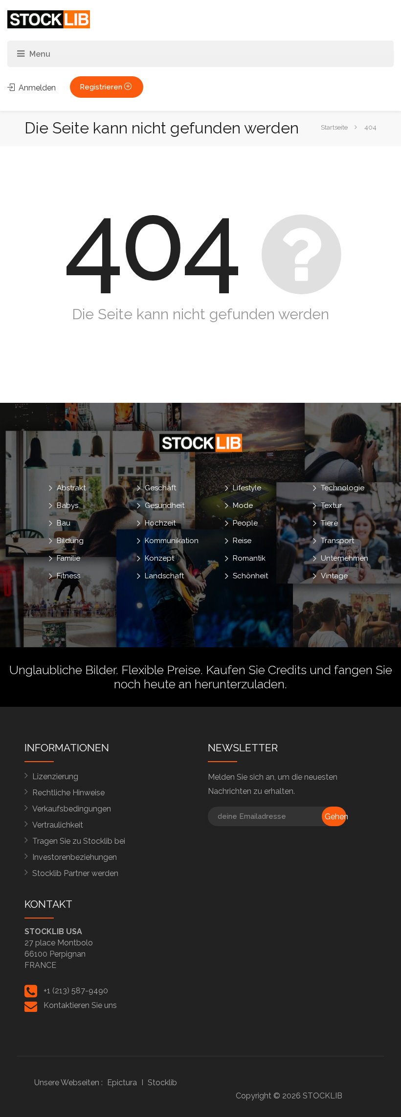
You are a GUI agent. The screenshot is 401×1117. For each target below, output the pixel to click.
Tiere (329, 523)
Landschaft (164, 575)
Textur (331, 505)
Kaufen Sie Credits (256, 669)
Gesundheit (164, 505)
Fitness (68, 575)
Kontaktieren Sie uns (80, 1005)
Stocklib (162, 1082)
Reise (242, 540)
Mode (243, 505)
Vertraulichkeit (57, 825)
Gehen (335, 816)
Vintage (334, 575)
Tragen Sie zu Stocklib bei (78, 841)
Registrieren (102, 87)
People (245, 523)
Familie (68, 558)
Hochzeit (160, 523)
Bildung (70, 540)
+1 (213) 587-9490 (76, 990)
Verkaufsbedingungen (71, 808)
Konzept (159, 558)
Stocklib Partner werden (75, 873)
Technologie (342, 487)
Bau (63, 523)
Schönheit (250, 575)
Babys (67, 505)
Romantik (249, 558)
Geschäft (160, 487)
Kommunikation (172, 540)
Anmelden (36, 87)
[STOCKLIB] (48, 18)
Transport (337, 540)
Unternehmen (344, 558)
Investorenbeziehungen (74, 857)
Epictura (122, 1082)
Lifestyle (247, 487)
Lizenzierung (55, 776)
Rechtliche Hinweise (68, 792)
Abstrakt (71, 487)
